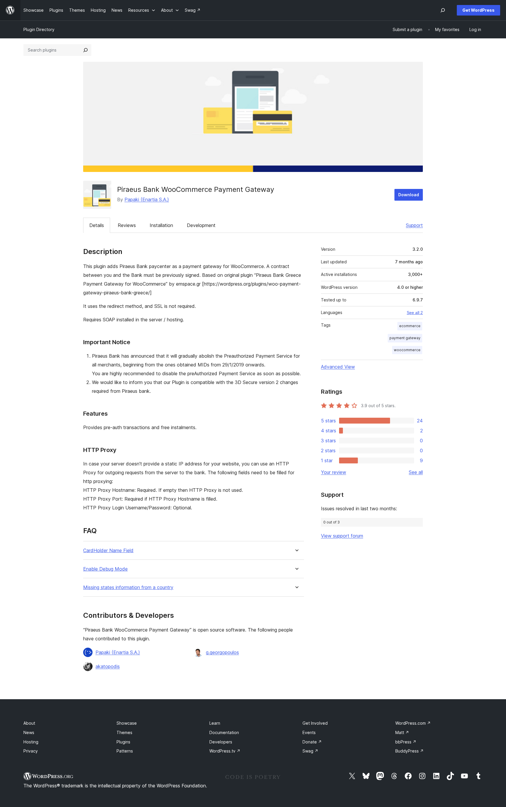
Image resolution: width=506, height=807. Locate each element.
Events (309, 732)
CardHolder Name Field (108, 550)
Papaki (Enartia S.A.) (146, 199)
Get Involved (315, 723)
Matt (402, 732)
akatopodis (107, 666)
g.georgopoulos (222, 652)
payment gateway (404, 338)
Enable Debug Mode (105, 569)
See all (416, 472)
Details (96, 225)
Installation (161, 225)
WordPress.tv (224, 750)
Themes (124, 732)
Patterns (125, 750)
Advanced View (338, 367)
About (29, 723)
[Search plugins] (85, 50)
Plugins (123, 741)
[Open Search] (443, 10)
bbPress (405, 741)
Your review (333, 472)
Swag (310, 750)
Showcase (127, 723)
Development (201, 225)
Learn (214, 723)
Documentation (224, 732)
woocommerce (407, 350)
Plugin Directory (38, 29)
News (28, 732)
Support (414, 225)
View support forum (342, 536)
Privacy (30, 750)
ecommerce (409, 326)
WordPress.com (413, 723)
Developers (220, 741)
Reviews (127, 225)
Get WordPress (478, 10)
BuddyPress (409, 750)
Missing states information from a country (128, 587)
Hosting (30, 741)
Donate (312, 741)
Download (408, 194)
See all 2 (415, 312)
